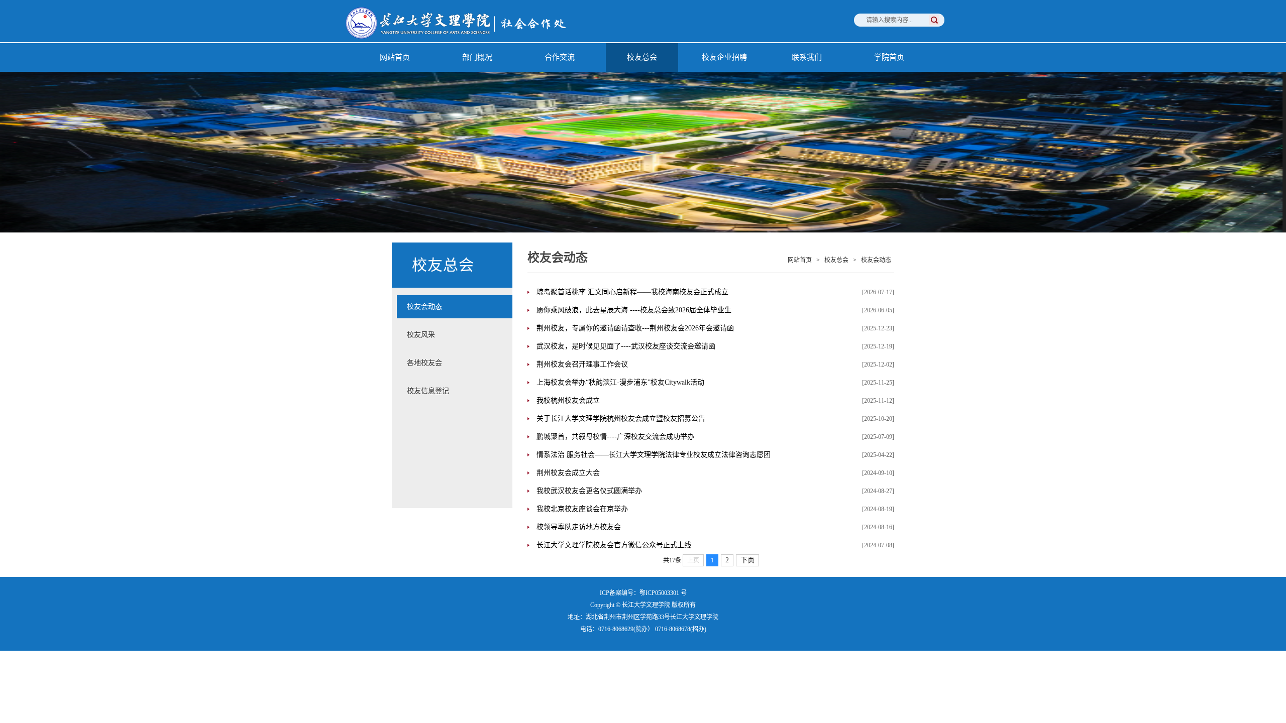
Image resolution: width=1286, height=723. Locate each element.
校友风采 (421, 334)
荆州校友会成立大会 (568, 472)
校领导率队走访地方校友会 (579, 527)
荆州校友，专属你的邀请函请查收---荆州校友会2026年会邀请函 (635, 328)
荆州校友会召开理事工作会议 (582, 364)
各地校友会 (424, 363)
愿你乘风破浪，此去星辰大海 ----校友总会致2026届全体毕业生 (634, 310)
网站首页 (395, 57)
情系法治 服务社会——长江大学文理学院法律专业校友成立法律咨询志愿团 (654, 454)
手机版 (643, 665)
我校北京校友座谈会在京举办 (582, 509)
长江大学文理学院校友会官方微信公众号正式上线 (614, 545)
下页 (747, 560)
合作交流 (560, 57)
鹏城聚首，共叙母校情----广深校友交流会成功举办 (615, 436)
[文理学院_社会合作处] (472, 40)
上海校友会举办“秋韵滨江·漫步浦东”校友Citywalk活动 (620, 382)
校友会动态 (424, 306)
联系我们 (807, 57)
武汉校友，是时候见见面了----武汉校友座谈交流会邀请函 (626, 346)
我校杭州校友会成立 (568, 400)
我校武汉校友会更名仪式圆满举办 (589, 491)
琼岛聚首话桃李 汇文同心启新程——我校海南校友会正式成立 (632, 292)
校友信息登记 (428, 391)
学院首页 (889, 57)
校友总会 (642, 57)
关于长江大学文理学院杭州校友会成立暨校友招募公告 (621, 418)
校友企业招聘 (724, 57)
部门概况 (477, 57)
